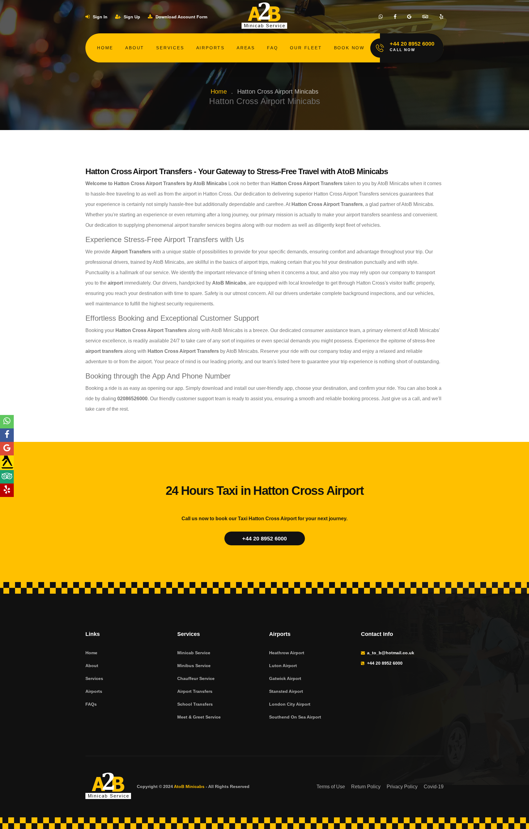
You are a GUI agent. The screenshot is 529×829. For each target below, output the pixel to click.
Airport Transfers (194, 691)
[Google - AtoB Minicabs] (7, 448)
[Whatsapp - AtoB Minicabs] (7, 421)
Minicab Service (193, 652)
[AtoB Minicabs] (108, 786)
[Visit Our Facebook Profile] (395, 17)
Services (170, 47)
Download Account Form (180, 16)
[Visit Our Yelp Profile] (441, 17)
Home (105, 47)
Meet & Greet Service (199, 717)
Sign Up (131, 16)
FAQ (272, 47)
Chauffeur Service (196, 678)
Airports (210, 47)
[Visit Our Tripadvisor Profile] (425, 17)
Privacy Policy (402, 786)
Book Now (349, 47)
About (134, 47)
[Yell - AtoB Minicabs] (7, 462)
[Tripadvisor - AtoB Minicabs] (7, 477)
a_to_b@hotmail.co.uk (390, 652)
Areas (246, 47)
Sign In (99, 16)
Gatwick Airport (285, 678)
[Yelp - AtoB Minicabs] (7, 490)
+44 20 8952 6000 (264, 539)
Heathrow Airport (286, 652)
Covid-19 (434, 786)
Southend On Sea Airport (295, 717)
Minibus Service (194, 665)
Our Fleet (306, 47)
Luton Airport (283, 665)
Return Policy (366, 786)
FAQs (91, 704)
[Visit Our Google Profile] (409, 17)
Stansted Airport (286, 691)
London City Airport (289, 704)
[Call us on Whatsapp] (381, 17)
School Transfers (195, 704)
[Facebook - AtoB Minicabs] (7, 435)
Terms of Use (331, 786)
